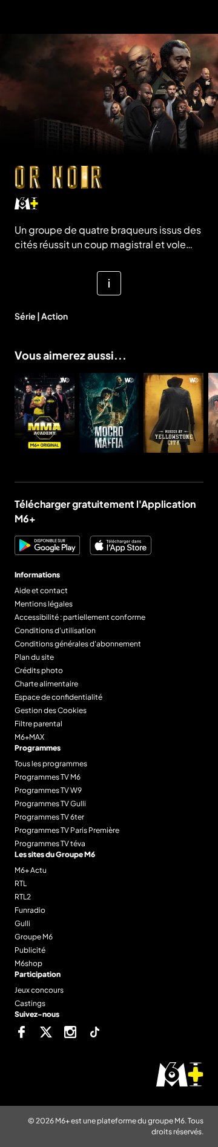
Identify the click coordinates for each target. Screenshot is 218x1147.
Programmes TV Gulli (50, 803)
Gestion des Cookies (51, 710)
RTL (21, 883)
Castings (30, 1003)
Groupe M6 (34, 936)
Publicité (30, 950)
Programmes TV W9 (48, 790)
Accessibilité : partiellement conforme (80, 617)
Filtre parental (38, 723)
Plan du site (34, 657)
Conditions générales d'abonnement (78, 643)
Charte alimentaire (46, 683)
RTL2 (23, 896)
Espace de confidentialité (58, 697)
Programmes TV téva (50, 843)
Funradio (30, 910)
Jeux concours (39, 989)
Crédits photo (39, 670)
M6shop (28, 963)
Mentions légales (44, 603)
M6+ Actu (31, 870)
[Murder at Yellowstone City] (173, 413)
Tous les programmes (51, 763)
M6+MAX (29, 736)
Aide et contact (41, 590)
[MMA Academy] (44, 413)
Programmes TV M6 (48, 776)
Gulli (22, 923)
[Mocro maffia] (109, 413)
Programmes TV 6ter (49, 816)
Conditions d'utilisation (55, 630)
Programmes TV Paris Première (67, 830)
